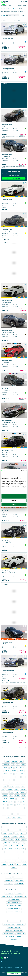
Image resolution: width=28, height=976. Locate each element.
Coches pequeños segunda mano (14, 902)
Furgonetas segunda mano (14, 927)
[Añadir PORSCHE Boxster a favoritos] (23, 213)
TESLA (9, 814)
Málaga (16, 848)
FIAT (11, 780)
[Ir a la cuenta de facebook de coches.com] (10, 961)
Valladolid (11, 864)
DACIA (17, 773)
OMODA (18, 801)
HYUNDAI (5, 783)
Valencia (4, 864)
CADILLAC (22, 767)
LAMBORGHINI (9, 789)
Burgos (4, 833)
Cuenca (11, 839)
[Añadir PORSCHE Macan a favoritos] (23, 110)
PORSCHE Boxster (18, 877)
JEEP (23, 786)
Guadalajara (7, 842)
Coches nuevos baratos (14, 899)
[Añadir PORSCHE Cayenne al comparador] (25, 24)
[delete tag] (11, 15)
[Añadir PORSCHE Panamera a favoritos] (23, 54)
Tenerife (12, 861)
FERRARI (6, 780)
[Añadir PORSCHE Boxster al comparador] (25, 213)
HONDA (22, 780)
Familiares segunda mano (9, 924)
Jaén (12, 845)
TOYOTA (15, 814)
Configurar (13, 500)
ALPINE (21, 761)
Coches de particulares (7, 896)
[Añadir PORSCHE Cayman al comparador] (25, 716)
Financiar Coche (20, 924)
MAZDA (5, 798)
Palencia (20, 851)
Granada (24, 839)
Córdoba (22, 836)
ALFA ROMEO (14, 761)
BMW (11, 767)
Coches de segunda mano (20, 896)
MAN (11, 795)
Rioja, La (22, 854)
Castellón (6, 836)
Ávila (11, 830)
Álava (4, 827)
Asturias (4, 830)
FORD (17, 780)
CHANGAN (7, 770)
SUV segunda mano (10, 936)
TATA (4, 814)
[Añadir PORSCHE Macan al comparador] (25, 110)
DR (9, 776)
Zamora (24, 864)
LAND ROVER (23, 789)
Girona (17, 839)
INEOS (11, 783)
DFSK (5, 776)
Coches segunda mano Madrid (14, 908)
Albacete (10, 827)
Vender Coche (14, 939)
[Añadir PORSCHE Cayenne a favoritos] (23, 24)
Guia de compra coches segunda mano (14, 930)
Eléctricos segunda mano (14, 921)
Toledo (24, 861)
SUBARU (13, 811)
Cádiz (17, 833)
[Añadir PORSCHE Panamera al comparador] (25, 54)
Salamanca (7, 858)
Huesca (6, 845)
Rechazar (14, 504)
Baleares (23, 830)
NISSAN (12, 801)
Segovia (15, 858)
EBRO (18, 776)
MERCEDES (12, 798)
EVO (23, 776)
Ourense (14, 851)
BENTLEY (23, 764)
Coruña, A (4, 839)
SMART (22, 807)
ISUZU (23, 783)
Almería (23, 827)
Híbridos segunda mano (8, 933)
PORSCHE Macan (8, 883)
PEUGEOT (4, 804)
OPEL (24, 801)
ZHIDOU (19, 817)
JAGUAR (17, 786)
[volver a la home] (4, 958)
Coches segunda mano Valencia (14, 914)
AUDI (13, 764)
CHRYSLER (21, 770)
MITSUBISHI (5, 801)
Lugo (5, 848)
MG (18, 798)
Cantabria (23, 833)
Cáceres (10, 833)
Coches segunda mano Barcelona (14, 905)
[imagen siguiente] (26, 29)
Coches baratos (9, 893)
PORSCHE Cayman (19, 880)
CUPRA (11, 773)
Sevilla (21, 858)
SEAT (5, 807)
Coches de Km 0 (19, 893)
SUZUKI (19, 811)
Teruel (18, 861)
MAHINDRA (5, 795)
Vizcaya (18, 864)
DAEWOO (23, 773)
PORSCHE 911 (9, 877)
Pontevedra (14, 854)
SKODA (16, 807)
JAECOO (11, 786)
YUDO (14, 817)
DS (13, 776)
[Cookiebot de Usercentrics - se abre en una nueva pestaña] (21, 470)
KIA (3, 789)
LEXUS (12, 792)
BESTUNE (5, 767)
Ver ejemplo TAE (21, 48)
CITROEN (5, 773)
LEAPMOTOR (5, 792)
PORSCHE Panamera (19, 883)
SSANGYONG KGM (5, 811)
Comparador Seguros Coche (14, 918)
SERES (11, 807)
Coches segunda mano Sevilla (14, 911)
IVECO (5, 786)
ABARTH (7, 761)
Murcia (22, 848)
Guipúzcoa (15, 842)
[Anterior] (25, 747)
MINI (23, 798)
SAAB (24, 804)
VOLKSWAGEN (22, 814)
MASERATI (17, 795)
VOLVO (8, 817)
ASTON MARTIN (6, 764)
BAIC (18, 764)
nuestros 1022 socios (12, 477)
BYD (16, 767)
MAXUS (23, 795)
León (17, 845)
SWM (25, 811)
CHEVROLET (14, 770)
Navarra (7, 851)
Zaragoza (14, 867)
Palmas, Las (6, 854)
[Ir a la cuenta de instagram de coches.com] (5, 961)
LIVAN (17, 792)
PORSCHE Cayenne (9, 880)
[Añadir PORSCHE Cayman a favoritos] (23, 716)
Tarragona (4, 861)
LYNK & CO (23, 792)
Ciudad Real (14, 836)
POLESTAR (11, 804)
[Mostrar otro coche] (14, 34)
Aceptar (14, 496)
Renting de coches (20, 933)
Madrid (10, 848)
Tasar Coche (19, 936)
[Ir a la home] (4, 1)
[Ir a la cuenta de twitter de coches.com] (1, 961)
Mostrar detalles (20, 491)
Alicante (17, 827)
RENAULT (18, 804)
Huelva (22, 842)
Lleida (22, 845)
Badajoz (16, 830)
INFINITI (17, 783)
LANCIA (16, 789)
